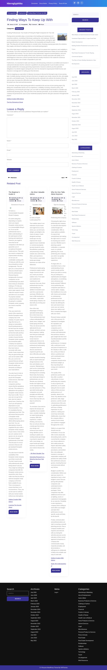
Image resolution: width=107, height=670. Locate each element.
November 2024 (76, 102)
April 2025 (74, 84)
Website (9, 159)
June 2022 (74, 135)
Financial (74, 174)
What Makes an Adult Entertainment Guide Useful (85, 34)
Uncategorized (75, 237)
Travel (73, 233)
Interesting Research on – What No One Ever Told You (37, 459)
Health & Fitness (76, 182)
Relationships (75, 218)
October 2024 (75, 106)
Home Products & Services (79, 189)
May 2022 (74, 139)
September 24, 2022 (16, 197)
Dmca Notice (43, 3)
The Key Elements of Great (15, 102)
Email (9, 150)
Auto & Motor (75, 160)
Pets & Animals (76, 207)
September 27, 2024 (58, 197)
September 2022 (76, 124)
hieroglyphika (24, 24)
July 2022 (74, 132)
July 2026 (74, 77)
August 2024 (75, 113)
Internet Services (76, 193)
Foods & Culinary (76, 178)
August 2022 (75, 128)
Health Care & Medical (78, 185)
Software (74, 222)
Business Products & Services (80, 163)
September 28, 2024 (37, 197)
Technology (75, 230)
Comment (10, 115)
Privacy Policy (53, 3)
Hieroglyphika (14, 3)
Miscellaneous (75, 200)
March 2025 (75, 88)
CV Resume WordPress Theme (49, 667)
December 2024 (76, 99)
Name (9, 140)
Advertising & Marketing (78, 152)
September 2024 (76, 110)
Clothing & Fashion (77, 167)
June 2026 (74, 80)
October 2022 (75, 121)
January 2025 (75, 95)
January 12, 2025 (13, 24)
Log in (56, 592)
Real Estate (75, 211)
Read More (14, 512)
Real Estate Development (78, 215)
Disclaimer (34, 3)
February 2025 (76, 91)
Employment (22, 13)
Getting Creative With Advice (15, 99)
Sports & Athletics (76, 226)
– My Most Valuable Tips (37, 453)
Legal (73, 196)
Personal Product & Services (79, 204)
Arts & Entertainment (77, 156)
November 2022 (76, 117)
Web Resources (76, 241)
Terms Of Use (63, 3)
